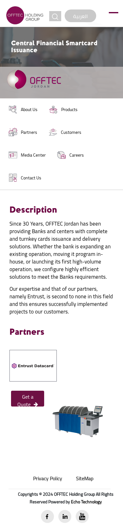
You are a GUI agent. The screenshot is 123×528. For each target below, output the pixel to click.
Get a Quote (25, 399)
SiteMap (84, 478)
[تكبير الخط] (55, 16)
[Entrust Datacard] (33, 365)
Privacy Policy (47, 478)
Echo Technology (86, 502)
